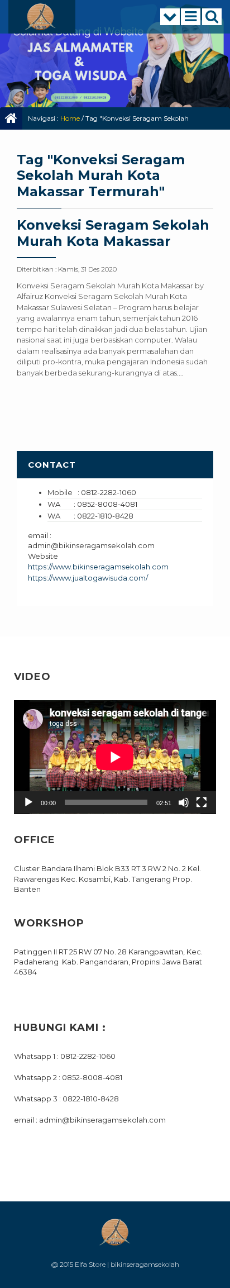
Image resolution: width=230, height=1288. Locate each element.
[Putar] (28, 802)
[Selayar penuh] (201, 802)
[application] (115, 757)
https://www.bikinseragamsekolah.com (98, 566)
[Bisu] (183, 802)
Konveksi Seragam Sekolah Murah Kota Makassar (113, 233)
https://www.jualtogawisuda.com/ (88, 577)
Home (70, 118)
